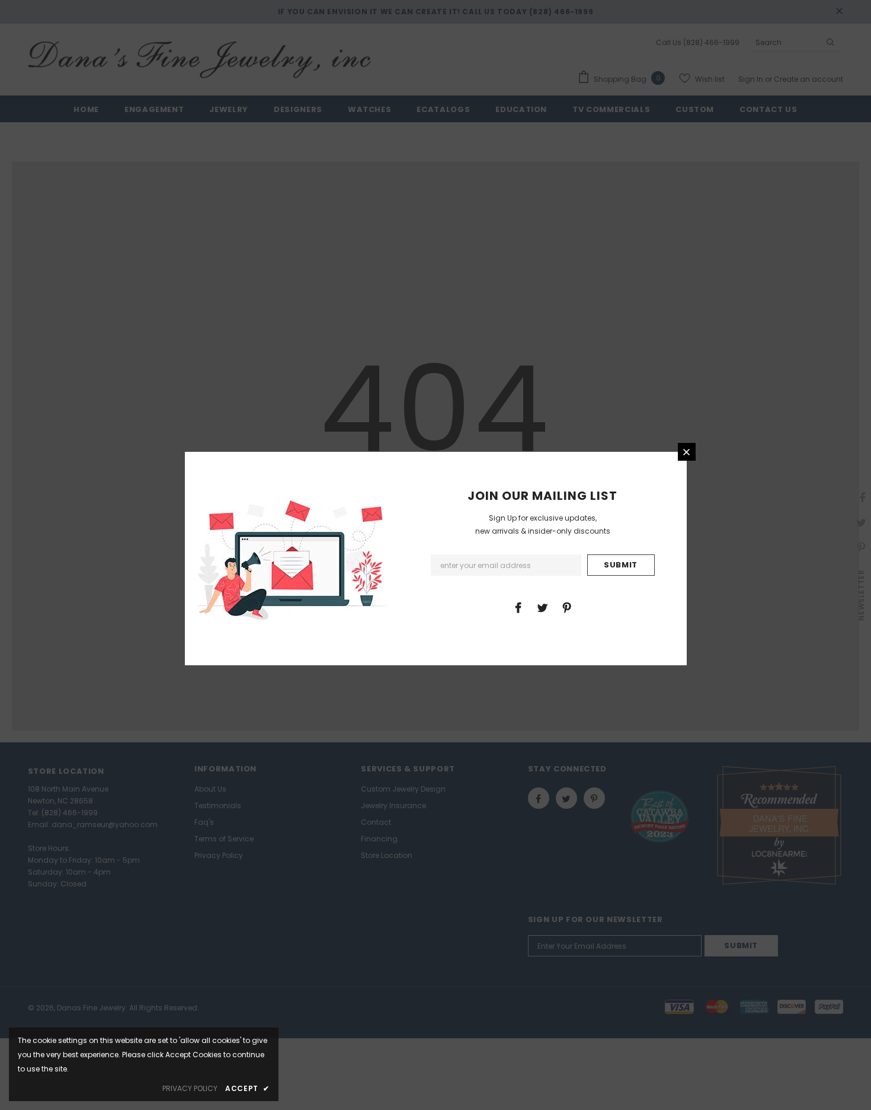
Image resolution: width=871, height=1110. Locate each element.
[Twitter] (542, 607)
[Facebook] (518, 607)
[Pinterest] (566, 607)
